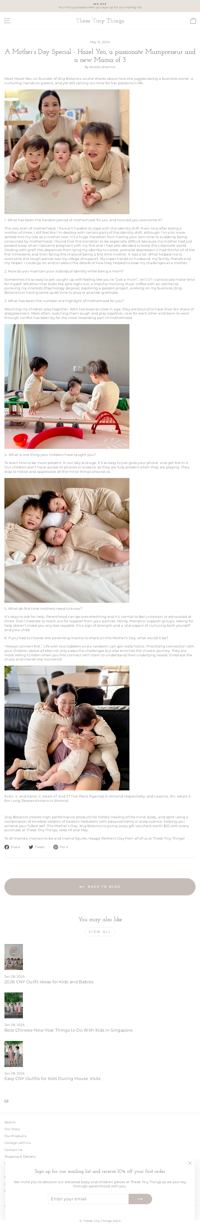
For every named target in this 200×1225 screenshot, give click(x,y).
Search (10, 1122)
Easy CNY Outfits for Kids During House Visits (52, 1078)
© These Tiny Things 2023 (100, 1221)
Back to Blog (103, 886)
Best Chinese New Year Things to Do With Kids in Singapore (68, 1030)
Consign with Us (17, 1143)
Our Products (15, 1136)
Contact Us (13, 1150)
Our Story (12, 1129)
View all (100, 932)
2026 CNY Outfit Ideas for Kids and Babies (48, 981)
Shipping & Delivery (20, 1156)
